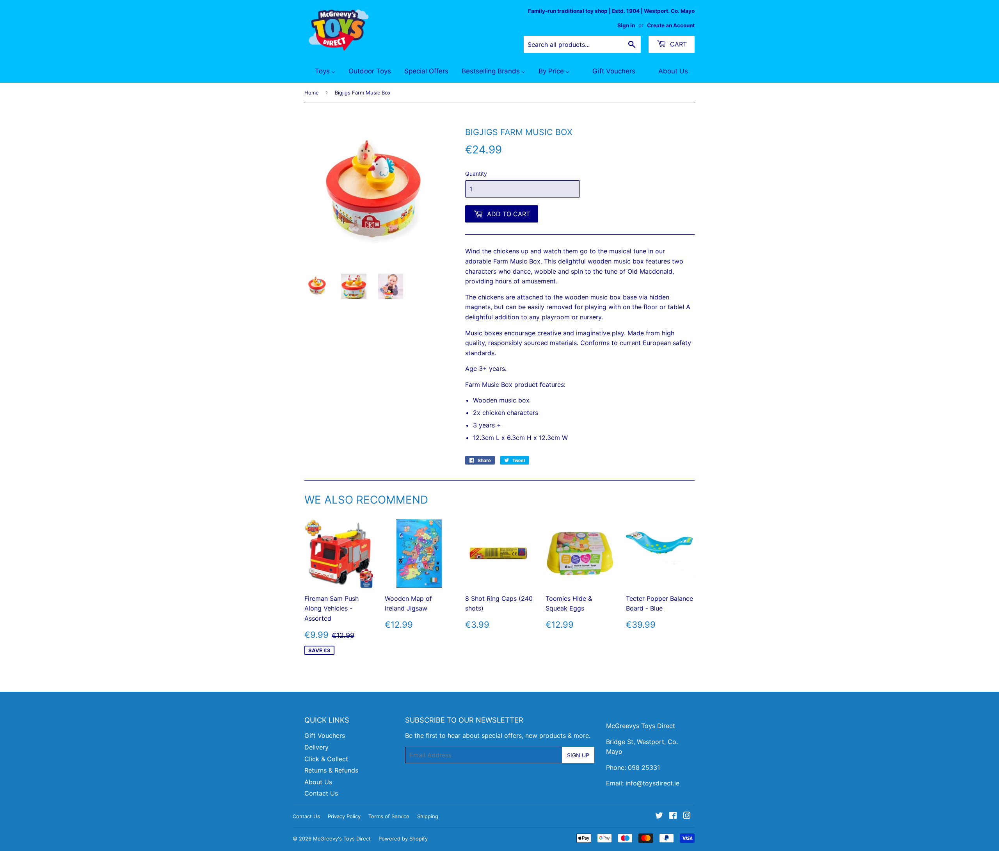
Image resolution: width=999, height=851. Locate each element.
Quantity (476, 173)
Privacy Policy (344, 816)
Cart (677, 44)
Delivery (316, 747)
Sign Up (578, 755)
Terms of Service (388, 816)
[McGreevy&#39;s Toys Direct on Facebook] (673, 816)
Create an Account (671, 25)
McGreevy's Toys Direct (342, 838)
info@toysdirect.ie (652, 783)
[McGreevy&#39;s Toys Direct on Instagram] (687, 816)
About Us (318, 782)
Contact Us (321, 793)
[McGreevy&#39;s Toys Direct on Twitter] (659, 816)
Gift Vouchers (324, 735)
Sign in (626, 25)
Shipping (427, 816)
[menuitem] (320, 71)
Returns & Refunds (331, 770)
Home (311, 92)
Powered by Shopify (403, 838)
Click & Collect (326, 759)
